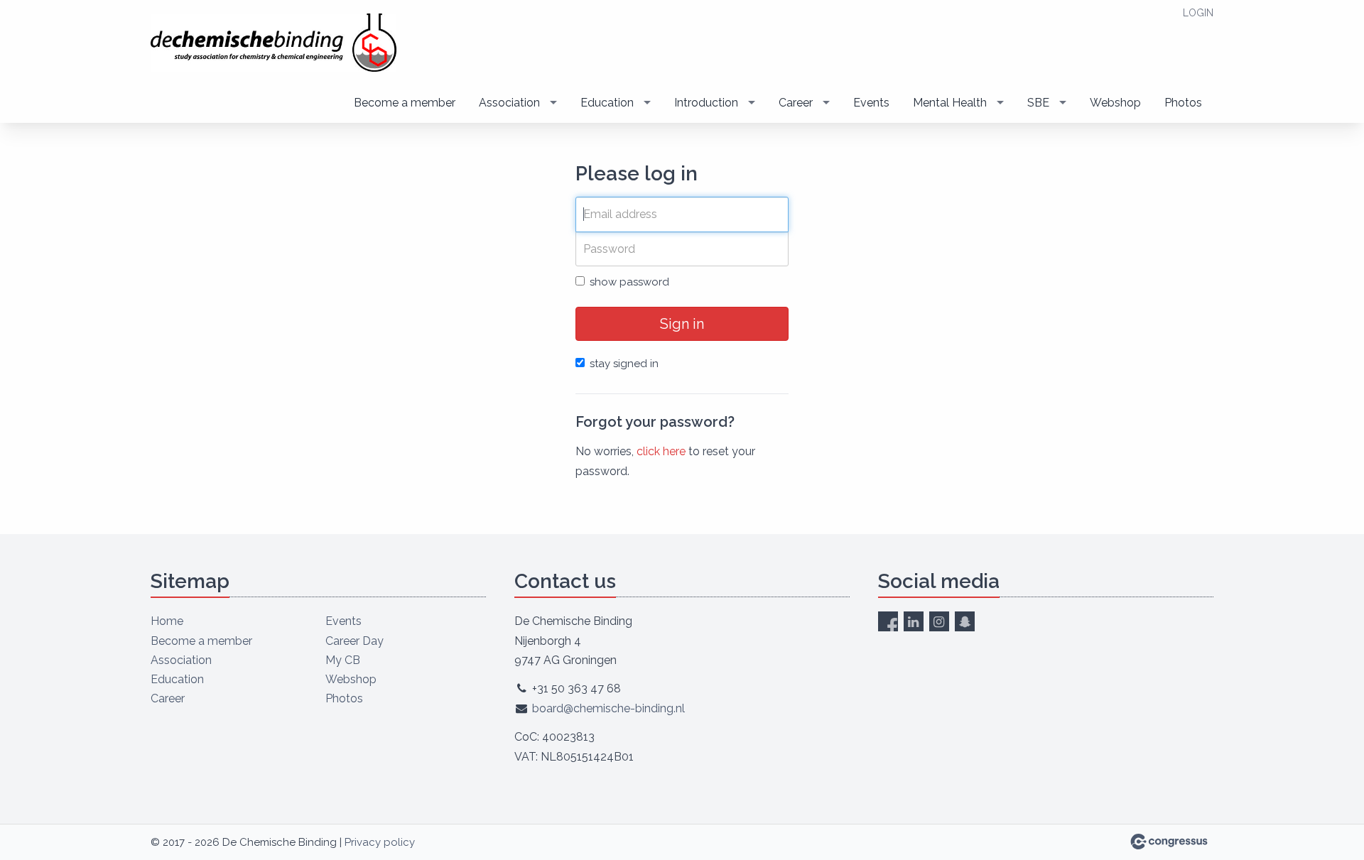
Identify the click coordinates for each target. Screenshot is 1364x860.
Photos (1183, 102)
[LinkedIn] (914, 621)
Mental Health (950, 102)
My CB (342, 660)
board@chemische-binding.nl (608, 708)
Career (796, 102)
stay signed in (624, 363)
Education (607, 102)
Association (509, 102)
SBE (1038, 102)
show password (629, 282)
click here (661, 451)
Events (871, 102)
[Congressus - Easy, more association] (1169, 841)
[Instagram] (939, 621)
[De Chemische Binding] (275, 42)
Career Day (354, 641)
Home (167, 621)
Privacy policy (380, 842)
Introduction (706, 102)
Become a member (404, 102)
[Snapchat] (965, 621)
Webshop (1115, 102)
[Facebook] (888, 621)
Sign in (682, 323)
